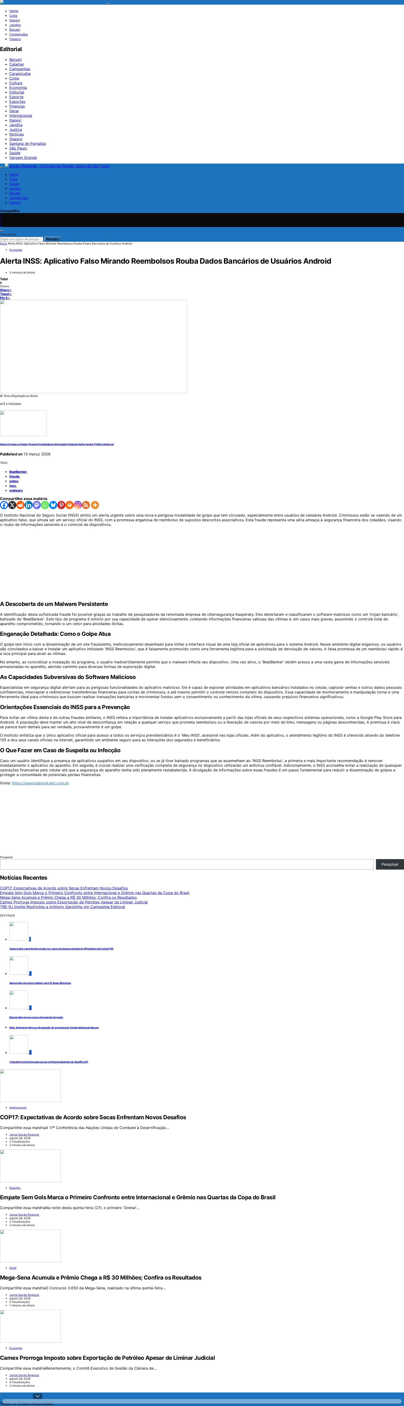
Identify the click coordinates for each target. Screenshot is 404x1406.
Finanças (17, 106)
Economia (18, 87)
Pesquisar (6, 857)
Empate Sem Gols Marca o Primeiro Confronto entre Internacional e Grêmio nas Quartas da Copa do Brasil (94, 892)
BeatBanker (18, 472)
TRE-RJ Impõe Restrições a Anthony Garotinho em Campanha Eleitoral (62, 906)
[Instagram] (78, 505)
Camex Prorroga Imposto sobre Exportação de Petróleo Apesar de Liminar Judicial (74, 902)
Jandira (15, 25)
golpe (13, 481)
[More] (95, 505)
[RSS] (86, 505)
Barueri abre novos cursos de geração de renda (36, 1017)
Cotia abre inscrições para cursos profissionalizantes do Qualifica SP (48, 1061)
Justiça (15, 129)
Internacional (20, 115)
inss (12, 486)
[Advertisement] (140, 563)
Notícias (16, 134)
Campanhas (19, 68)
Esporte (16, 96)
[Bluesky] (53, 505)
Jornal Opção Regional (24, 1134)
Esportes (17, 101)
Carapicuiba (18, 34)
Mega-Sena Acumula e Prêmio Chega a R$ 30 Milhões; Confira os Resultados (68, 897)
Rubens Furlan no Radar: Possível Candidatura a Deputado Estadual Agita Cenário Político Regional (57, 444)
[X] (12, 505)
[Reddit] (20, 505)
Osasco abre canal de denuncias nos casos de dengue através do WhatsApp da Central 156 (61, 948)
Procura (52, 239)
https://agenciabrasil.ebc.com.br (40, 783)
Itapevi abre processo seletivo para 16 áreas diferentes (40, 983)
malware (16, 490)
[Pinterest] (61, 505)
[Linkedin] (29, 505)
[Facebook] (4, 505)
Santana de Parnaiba (27, 143)
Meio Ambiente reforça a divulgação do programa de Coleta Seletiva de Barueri (54, 1027)
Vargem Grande (23, 157)
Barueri (14, 29)
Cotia (13, 15)
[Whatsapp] (45, 505)
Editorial (16, 92)
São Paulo (18, 148)
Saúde (14, 152)
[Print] (69, 505)
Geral (14, 110)
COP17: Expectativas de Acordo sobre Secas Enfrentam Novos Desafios (64, 888)
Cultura (15, 82)
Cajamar (16, 64)
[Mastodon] (37, 505)
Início (3, 243)
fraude (14, 476)
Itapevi (14, 20)
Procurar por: (8, 234)
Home (13, 11)
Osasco (15, 39)
